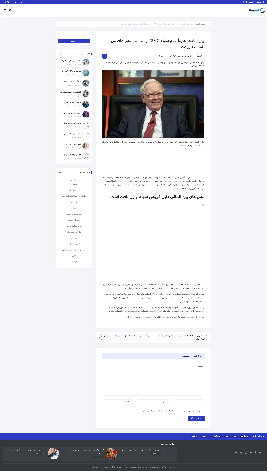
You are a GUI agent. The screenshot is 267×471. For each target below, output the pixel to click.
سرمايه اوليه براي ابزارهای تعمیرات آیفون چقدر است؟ (27, 450)
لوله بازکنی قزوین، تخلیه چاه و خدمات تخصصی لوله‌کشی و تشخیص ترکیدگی (70, 144)
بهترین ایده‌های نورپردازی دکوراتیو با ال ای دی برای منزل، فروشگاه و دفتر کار (70, 113)
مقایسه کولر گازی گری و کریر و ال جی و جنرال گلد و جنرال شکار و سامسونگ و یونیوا (70, 71)
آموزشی (195, 436)
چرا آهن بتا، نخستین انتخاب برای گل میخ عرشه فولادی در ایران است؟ (70, 81)
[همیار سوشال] (256, 10)
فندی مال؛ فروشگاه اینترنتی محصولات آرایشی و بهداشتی (142, 450)
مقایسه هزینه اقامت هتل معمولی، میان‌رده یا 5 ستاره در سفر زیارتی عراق (70, 134)
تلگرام (226, 436)
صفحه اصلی (200, 24)
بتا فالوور (74, 202)
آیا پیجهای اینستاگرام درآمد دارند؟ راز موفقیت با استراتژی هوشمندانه (70, 155)
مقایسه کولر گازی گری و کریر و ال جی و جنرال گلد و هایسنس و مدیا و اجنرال (70, 61)
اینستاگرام (216, 436)
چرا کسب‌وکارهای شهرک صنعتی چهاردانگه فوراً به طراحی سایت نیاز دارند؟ (70, 102)
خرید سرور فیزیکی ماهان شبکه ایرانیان (70, 123)
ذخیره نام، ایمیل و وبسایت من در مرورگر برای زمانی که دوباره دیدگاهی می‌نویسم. (171, 411)
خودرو (235, 436)
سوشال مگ (244, 436)
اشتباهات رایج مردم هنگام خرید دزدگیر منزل (70, 92)
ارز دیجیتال (205, 436)
